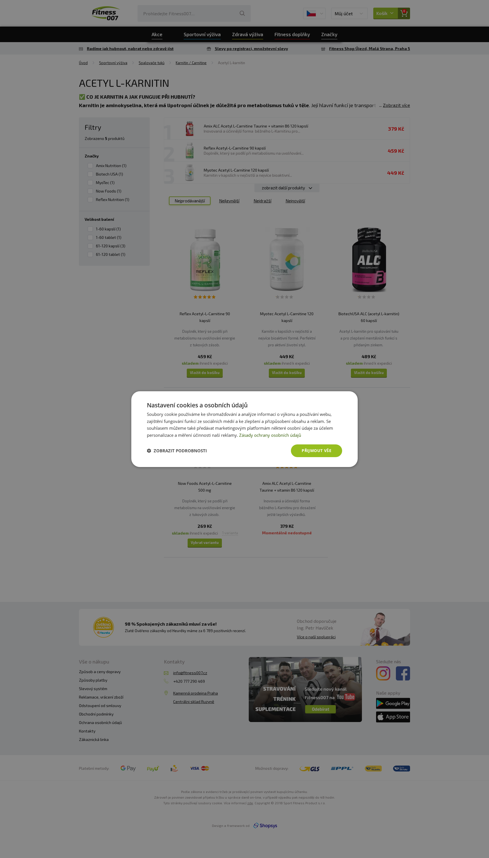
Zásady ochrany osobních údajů (270, 435)
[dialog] (244, 429)
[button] (177, 451)
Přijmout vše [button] (316, 450)
